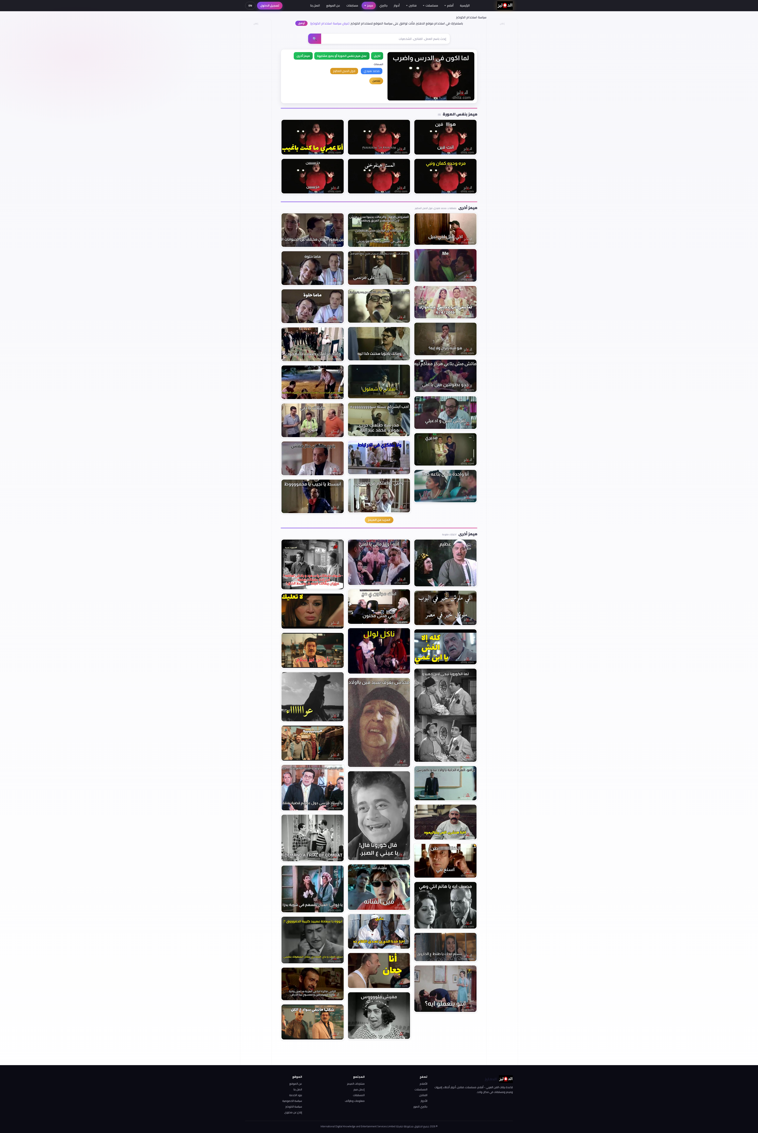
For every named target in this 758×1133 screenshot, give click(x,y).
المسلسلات (421, 1089)
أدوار (397, 5)
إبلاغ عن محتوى (293, 1112)
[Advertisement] (255, 86)
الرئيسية (465, 5)
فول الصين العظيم (344, 71)
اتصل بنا (315, 5)
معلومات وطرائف (355, 1100)
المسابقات (359, 1095)
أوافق (301, 23)
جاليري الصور (420, 1106)
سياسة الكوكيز (293, 1106)
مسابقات (352, 5)
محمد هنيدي (372, 71)
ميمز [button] (370, 5)
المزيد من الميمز (379, 519)
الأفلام (423, 1083)
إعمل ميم (359, 1089)
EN (250, 5)
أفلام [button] (450, 5)
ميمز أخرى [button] (303, 55)
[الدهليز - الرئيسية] (505, 5)
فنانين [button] (413, 5)
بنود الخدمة (295, 1095)
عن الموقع (333, 5)
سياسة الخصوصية (292, 1100)
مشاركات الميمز (356, 1083)
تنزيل (377, 55)
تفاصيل (376, 80)
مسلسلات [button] (432, 5)
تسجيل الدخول (269, 5)
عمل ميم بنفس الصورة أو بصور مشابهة (342, 55)
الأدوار (424, 1100)
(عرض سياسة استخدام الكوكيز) (329, 23)
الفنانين (423, 1095)
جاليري (383, 5)
